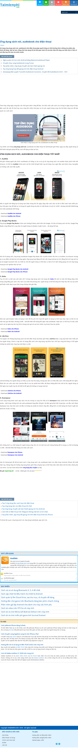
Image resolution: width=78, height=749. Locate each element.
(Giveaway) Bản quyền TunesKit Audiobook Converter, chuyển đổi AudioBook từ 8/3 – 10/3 (35, 72)
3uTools (11, 630)
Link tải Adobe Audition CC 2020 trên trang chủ (17, 653)
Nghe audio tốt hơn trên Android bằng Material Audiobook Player (26, 60)
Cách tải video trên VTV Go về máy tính (17, 608)
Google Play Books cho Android (18, 269)
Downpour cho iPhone (15, 452)
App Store (13, 636)
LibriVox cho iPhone (14, 391)
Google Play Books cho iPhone (17, 272)
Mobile (2, 45)
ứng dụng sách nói (23, 563)
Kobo (52, 279)
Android (46, 4)
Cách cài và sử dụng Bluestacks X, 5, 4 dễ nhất (20, 590)
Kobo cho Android (14, 331)
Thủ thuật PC (73, 4)
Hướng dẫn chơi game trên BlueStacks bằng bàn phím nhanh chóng (30, 601)
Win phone (58, 4)
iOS (52, 4)
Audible (14, 558)
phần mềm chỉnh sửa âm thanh (26, 656)
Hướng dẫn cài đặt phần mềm (41, 735)
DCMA (4, 742)
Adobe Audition (39, 658)
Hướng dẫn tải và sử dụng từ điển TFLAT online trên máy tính (22, 645)
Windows (39, 4)
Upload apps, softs (38, 740)
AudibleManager (9, 578)
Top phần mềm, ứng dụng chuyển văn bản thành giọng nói (24, 66)
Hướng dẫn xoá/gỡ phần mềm (41, 738)
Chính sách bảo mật (8, 740)
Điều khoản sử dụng (8, 738)
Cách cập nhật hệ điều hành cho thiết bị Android (22, 594)
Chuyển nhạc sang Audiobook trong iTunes (18, 63)
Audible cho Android (14, 213)
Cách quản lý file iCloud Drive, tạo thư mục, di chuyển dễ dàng (27, 597)
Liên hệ (4, 745)
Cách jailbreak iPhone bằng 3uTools (13, 625)
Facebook (57, 744)
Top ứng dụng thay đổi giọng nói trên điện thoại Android (23, 69)
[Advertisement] (39, 24)
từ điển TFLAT (20, 647)
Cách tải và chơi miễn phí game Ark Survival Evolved (23, 615)
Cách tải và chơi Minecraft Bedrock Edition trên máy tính (25, 612)
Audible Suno (8, 573)
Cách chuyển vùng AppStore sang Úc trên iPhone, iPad (19, 634)
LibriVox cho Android (14, 393)
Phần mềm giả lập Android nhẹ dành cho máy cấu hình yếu (26, 604)
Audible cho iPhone (14, 216)
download (10, 5)
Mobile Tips (66, 4)
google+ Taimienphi (59, 744)
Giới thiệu (5, 735)
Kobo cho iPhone (13, 329)
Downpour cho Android (15, 455)
